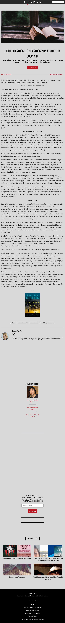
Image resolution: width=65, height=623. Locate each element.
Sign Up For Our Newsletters (32, 607)
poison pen (51, 322)
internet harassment (22, 322)
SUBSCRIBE (32, 511)
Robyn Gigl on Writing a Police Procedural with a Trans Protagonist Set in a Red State (48, 559)
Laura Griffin (6, 74)
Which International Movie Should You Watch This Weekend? (48, 578)
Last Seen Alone (33, 322)
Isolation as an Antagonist (17, 577)
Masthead (32, 601)
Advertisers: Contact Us (32, 613)
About (32, 604)
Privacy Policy (32, 616)
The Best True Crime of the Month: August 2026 (17, 558)
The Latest (32, 538)
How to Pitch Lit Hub (32, 610)
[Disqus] (32, 362)
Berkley (12, 322)
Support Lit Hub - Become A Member (32, 619)
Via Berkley (32, 67)
